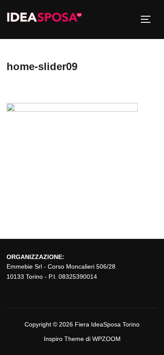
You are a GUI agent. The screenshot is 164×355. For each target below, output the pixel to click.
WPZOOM (106, 338)
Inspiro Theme (64, 338)
